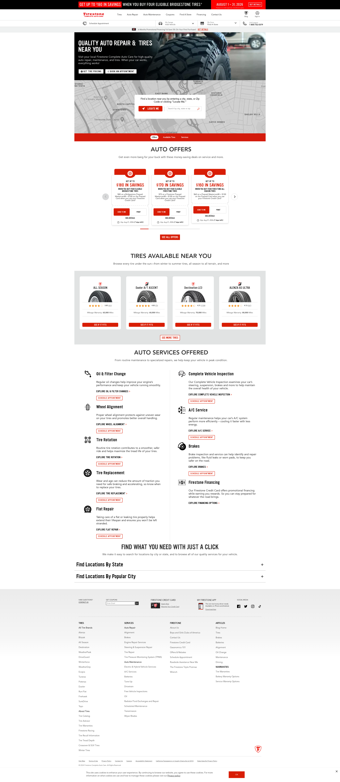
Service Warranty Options (227, 682)
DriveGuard (84, 657)
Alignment (129, 633)
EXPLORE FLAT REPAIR (107, 529)
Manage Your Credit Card (170, 607)
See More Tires (170, 338)
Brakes (127, 638)
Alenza (82, 633)
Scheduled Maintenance (135, 706)
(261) (110, 305)
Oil (125, 696)
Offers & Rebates (178, 652)
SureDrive (83, 702)
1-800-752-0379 (256, 25)
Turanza (82, 677)
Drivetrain (128, 687)
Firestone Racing (86, 731)
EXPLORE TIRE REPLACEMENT (110, 493)
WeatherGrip (85, 667)
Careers (129, 761)
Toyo (81, 706)
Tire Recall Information (89, 736)
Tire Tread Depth (87, 741)
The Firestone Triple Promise (183, 667)
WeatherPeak (85, 652)
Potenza (82, 682)
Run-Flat (82, 692)
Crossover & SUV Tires (89, 746)
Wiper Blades (130, 716)
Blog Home (221, 628)
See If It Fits (100, 324)
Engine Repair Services (135, 642)
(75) (156, 305)
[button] (119, 14)
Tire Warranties (86, 726)
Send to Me (122, 212)
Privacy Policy (106, 761)
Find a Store (198, 109)
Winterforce (84, 662)
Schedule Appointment (181, 657)
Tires (218, 633)
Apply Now (165, 604)
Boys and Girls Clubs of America (185, 633)
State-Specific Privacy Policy (207, 761)
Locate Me (153, 108)
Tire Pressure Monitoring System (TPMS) (143, 657)
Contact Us (175, 638)
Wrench (173, 672)
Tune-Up (128, 682)
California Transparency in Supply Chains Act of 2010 (175, 761)
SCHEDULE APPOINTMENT (109, 398)
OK (236, 775)
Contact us (83, 602)
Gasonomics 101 (178, 648)
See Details (130, 218)
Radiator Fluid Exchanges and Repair (141, 701)
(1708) (203, 305)
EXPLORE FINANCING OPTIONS (203, 503)
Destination (84, 647)
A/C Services (130, 672)
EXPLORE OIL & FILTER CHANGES (112, 391)
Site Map (82, 761)
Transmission (130, 711)
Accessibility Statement (144, 761)
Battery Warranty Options (227, 677)
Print (139, 212)
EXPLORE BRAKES (197, 467)
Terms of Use (93, 761)
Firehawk (83, 697)
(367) (249, 305)
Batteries (128, 677)
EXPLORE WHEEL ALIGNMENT (110, 424)
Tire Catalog (84, 716)
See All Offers (170, 237)
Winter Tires (84, 750)
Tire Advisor (84, 721)
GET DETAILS (203, 29)
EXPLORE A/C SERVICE (200, 430)
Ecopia (82, 672)
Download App (210, 609)
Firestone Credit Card (180, 643)
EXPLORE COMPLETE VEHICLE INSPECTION (209, 394)
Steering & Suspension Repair (138, 647)
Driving (219, 662)
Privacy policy (173, 776)
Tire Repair (129, 652)
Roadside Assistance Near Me (184, 662)
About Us (174, 628)
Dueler (82, 687)
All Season (83, 642)
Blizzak (82, 638)
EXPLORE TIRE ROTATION (108, 457)
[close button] (336, 771)
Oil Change (221, 652)
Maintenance (222, 657)
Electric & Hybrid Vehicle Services (140, 667)
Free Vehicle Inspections (135, 692)
